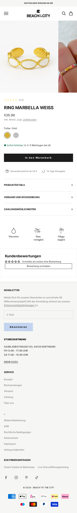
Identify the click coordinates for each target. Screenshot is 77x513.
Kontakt (8, 379)
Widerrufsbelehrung (14, 420)
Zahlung (8, 397)
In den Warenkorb (38, 157)
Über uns (9, 402)
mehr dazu (11, 361)
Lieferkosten (30, 119)
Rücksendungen (13, 385)
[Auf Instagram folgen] (16, 477)
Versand (8, 391)
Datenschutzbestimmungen (19, 305)
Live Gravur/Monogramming (53, 467)
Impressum (10, 443)
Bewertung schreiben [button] (38, 266)
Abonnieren (18, 326)
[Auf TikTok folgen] (37, 477)
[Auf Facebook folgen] (6, 477)
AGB (6, 426)
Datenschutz (11, 437)
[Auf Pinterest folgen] (26, 477)
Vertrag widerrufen (14, 449)
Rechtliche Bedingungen (17, 432)
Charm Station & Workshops (19, 467)
